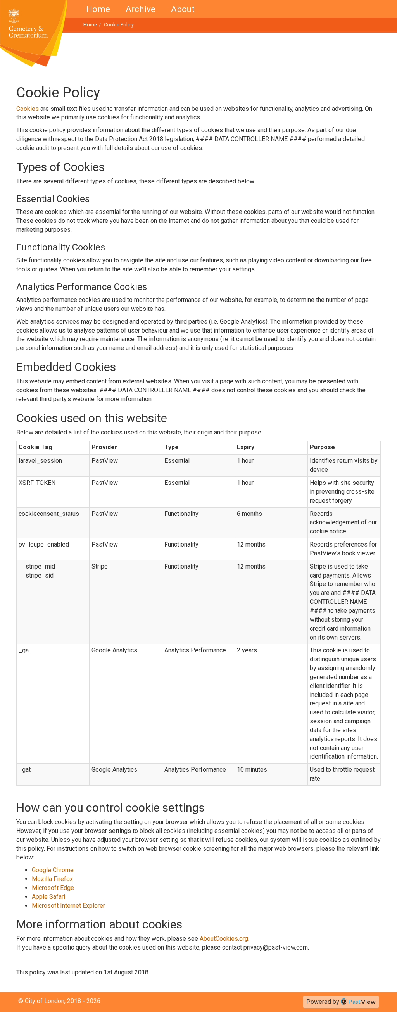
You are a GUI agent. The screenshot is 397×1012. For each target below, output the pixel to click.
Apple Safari (48, 896)
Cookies (27, 108)
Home (98, 9)
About (183, 9)
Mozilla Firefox (52, 879)
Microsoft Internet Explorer (68, 905)
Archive (140, 9)
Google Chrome (53, 870)
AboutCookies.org (224, 938)
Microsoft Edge (53, 887)
